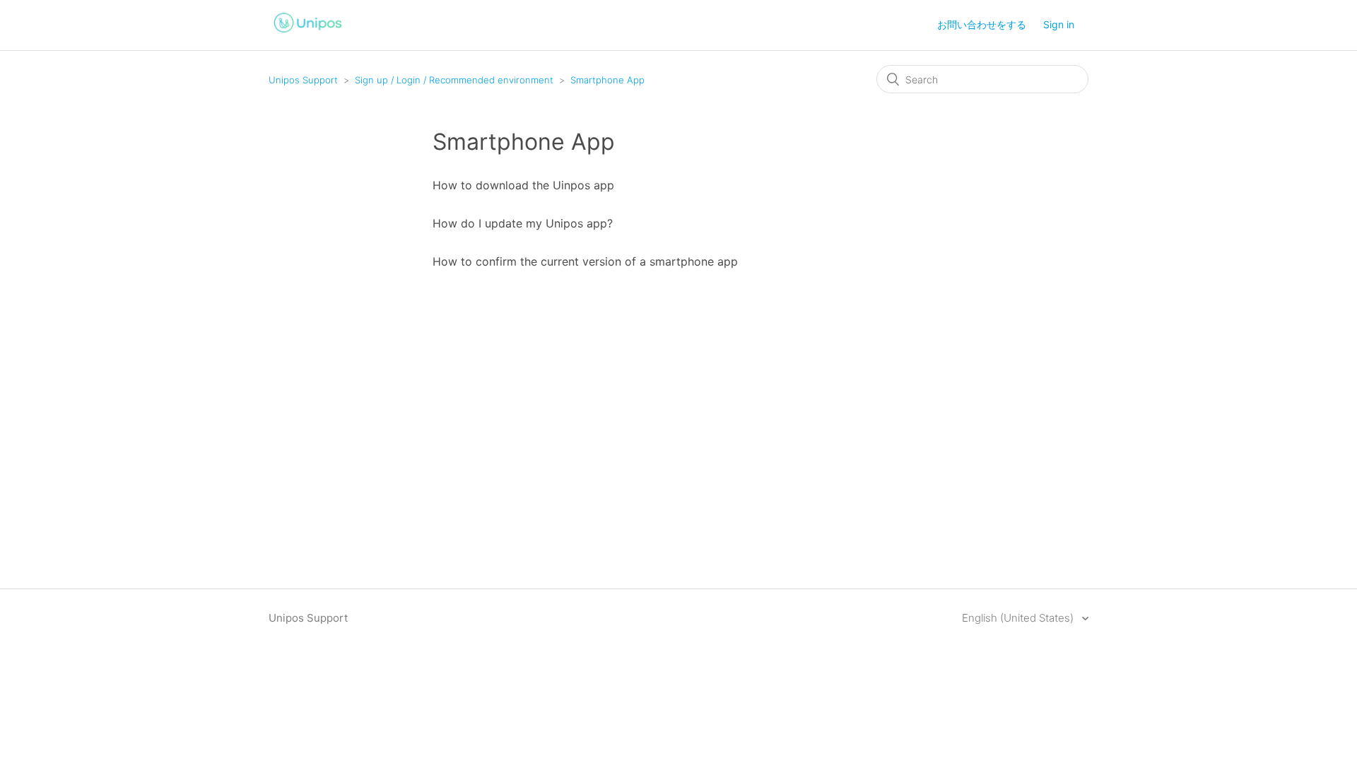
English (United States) (1019, 618)
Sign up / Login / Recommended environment (454, 79)
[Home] (308, 34)
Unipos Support (303, 79)
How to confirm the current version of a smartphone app (585, 261)
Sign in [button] (1058, 24)
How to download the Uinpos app (523, 185)
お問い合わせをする (981, 24)
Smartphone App (607, 79)
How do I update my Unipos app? (523, 223)
